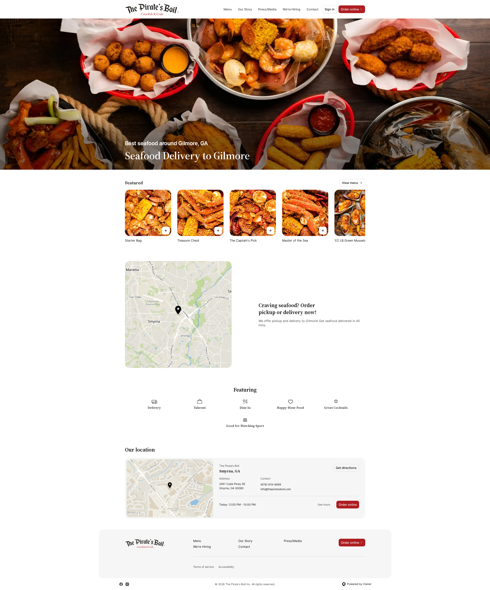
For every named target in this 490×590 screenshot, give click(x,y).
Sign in (330, 9)
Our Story (245, 9)
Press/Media (267, 9)
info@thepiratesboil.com (275, 489)
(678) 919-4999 (270, 484)
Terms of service (203, 566)
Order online (348, 505)
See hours (324, 504)
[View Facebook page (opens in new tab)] (121, 584)
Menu (228, 9)
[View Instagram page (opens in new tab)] (127, 584)
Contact (312, 9)
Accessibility (226, 566)
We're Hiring (291, 9)
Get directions (346, 468)
